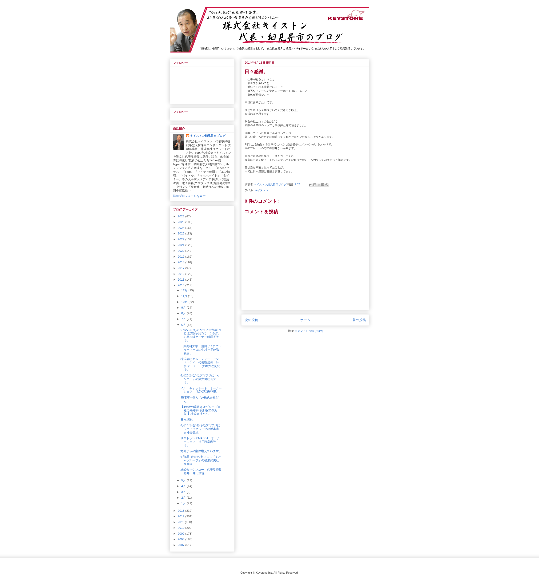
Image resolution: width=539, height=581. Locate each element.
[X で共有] (319, 185)
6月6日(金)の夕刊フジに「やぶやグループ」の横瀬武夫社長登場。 (200, 460)
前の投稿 (359, 320)
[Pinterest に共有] (327, 185)
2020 (181, 250)
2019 (181, 256)
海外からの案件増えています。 (201, 451)
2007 (181, 545)
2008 (181, 539)
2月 (184, 497)
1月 (184, 503)
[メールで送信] (311, 185)
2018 (181, 262)
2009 (181, 533)
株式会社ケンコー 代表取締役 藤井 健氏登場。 (202, 471)
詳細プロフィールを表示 (189, 196)
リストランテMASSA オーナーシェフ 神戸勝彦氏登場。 (200, 441)
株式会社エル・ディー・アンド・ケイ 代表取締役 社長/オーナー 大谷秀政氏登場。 (200, 364)
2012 (181, 516)
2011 (181, 522)
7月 (184, 319)
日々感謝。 (187, 419)
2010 (181, 527)
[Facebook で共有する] (323, 185)
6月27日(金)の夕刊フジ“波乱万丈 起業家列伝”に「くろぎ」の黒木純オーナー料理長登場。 (200, 335)
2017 (181, 268)
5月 (184, 480)
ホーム (305, 320)
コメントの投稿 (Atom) (309, 330)
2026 (181, 216)
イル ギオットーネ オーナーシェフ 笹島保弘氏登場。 (201, 390)
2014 (181, 285)
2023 (181, 233)
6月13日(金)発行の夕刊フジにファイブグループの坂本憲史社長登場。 (200, 429)
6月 (184, 325)
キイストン (261, 190)
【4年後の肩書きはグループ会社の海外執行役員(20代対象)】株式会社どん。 (200, 410)
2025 (181, 222)
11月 (184, 296)
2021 (181, 245)
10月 (184, 302)
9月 (184, 307)
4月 (184, 486)
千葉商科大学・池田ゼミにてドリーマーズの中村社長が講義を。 (201, 349)
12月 (184, 290)
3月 (184, 492)
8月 (184, 313)
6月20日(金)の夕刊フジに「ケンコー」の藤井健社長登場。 (200, 379)
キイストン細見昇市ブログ (207, 135)
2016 (181, 274)
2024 (181, 227)
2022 (181, 239)
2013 (181, 510)
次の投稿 (251, 320)
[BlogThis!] (315, 185)
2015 (181, 279)
